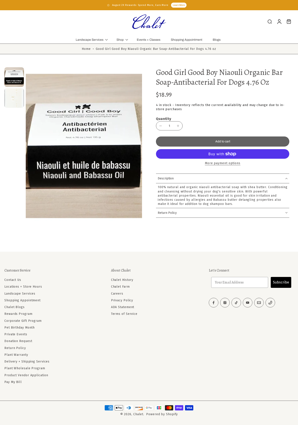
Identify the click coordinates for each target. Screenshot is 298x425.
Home (86, 49)
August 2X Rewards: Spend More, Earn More (140, 5)
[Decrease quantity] (160, 126)
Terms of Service (124, 314)
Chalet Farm (120, 286)
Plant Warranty (16, 355)
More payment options (222, 163)
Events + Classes (148, 39)
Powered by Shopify (162, 414)
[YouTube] (247, 302)
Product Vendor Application (26, 375)
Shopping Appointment (186, 39)
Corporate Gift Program (23, 321)
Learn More (179, 5)
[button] (222, 142)
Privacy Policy (122, 300)
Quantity (163, 119)
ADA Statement (122, 307)
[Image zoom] (84, 144)
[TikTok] (236, 302)
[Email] (259, 302)
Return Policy (15, 348)
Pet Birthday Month (19, 327)
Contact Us (12, 280)
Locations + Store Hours (23, 286)
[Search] (269, 21)
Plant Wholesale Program (24, 368)
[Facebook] (213, 302)
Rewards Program (18, 314)
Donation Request (18, 341)
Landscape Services (89, 39)
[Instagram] (225, 302)
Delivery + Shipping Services (27, 361)
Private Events (15, 334)
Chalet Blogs (14, 307)
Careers (117, 293)
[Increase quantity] (178, 125)
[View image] (14, 77)
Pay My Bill (13, 382)
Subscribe (281, 282)
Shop (120, 39)
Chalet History (122, 280)
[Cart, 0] (289, 21)
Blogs (217, 39)
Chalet (138, 414)
